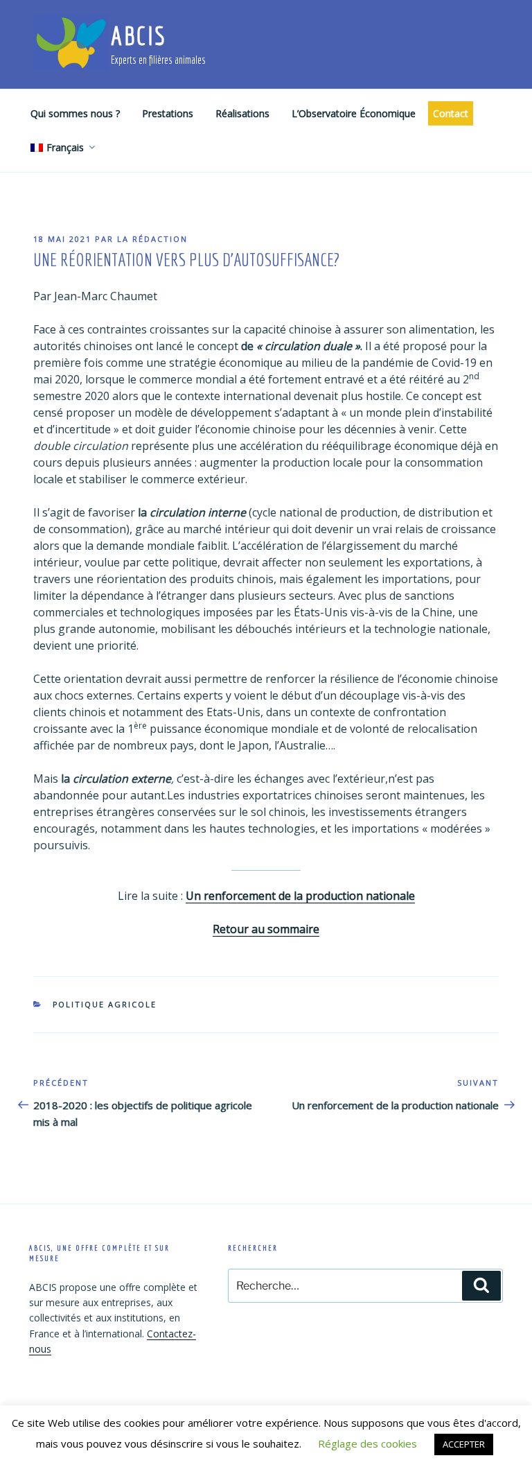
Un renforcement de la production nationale (300, 895)
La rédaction (152, 239)
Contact (450, 113)
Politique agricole (105, 1004)
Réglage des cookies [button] (367, 1443)
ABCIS (138, 35)
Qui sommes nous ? (75, 113)
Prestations (167, 113)
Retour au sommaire (266, 929)
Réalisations (242, 113)
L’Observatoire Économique (354, 113)
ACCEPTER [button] (464, 1444)
